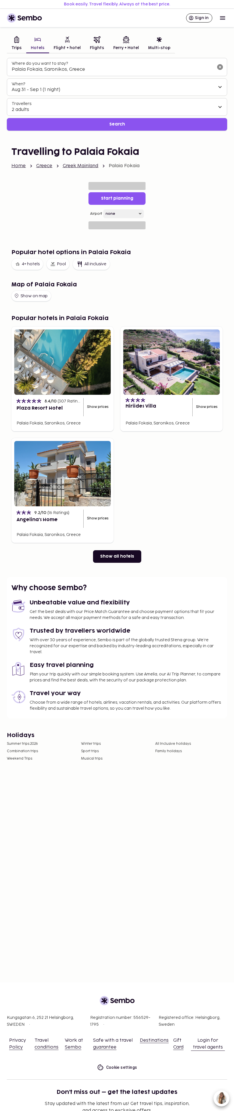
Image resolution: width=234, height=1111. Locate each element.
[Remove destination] (220, 67)
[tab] (16, 44)
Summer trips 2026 (22, 744)
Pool (61, 264)
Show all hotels (117, 556)
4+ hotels (31, 264)
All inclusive (95, 264)
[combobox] (112, 69)
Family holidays (168, 751)
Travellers (21, 103)
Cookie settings (121, 1067)
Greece (44, 166)
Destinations (154, 1040)
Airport (96, 214)
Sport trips (90, 751)
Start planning (117, 198)
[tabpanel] (117, 94)
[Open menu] (222, 18)
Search (117, 124)
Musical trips (91, 758)
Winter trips (91, 744)
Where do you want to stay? (40, 63)
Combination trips (22, 751)
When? (18, 84)
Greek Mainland (80, 166)
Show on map (34, 296)
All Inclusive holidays (173, 744)
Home (18, 166)
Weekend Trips (19, 758)
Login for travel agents (208, 1044)
